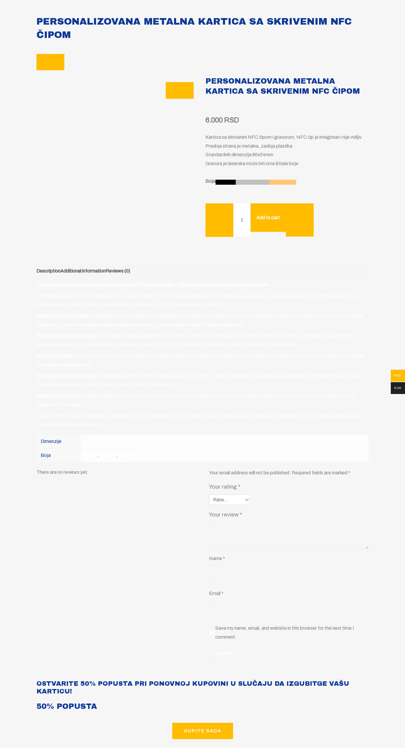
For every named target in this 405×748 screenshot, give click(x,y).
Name (217, 558)
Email (216, 593)
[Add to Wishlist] (300, 220)
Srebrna (108, 455)
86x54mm (97, 441)
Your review (225, 514)
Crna (92, 455)
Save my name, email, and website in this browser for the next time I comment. (284, 632)
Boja (210, 181)
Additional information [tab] (83, 270)
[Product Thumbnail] (180, 90)
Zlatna (125, 455)
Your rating (224, 487)
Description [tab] (48, 270)
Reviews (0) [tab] (118, 270)
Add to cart (268, 217)
